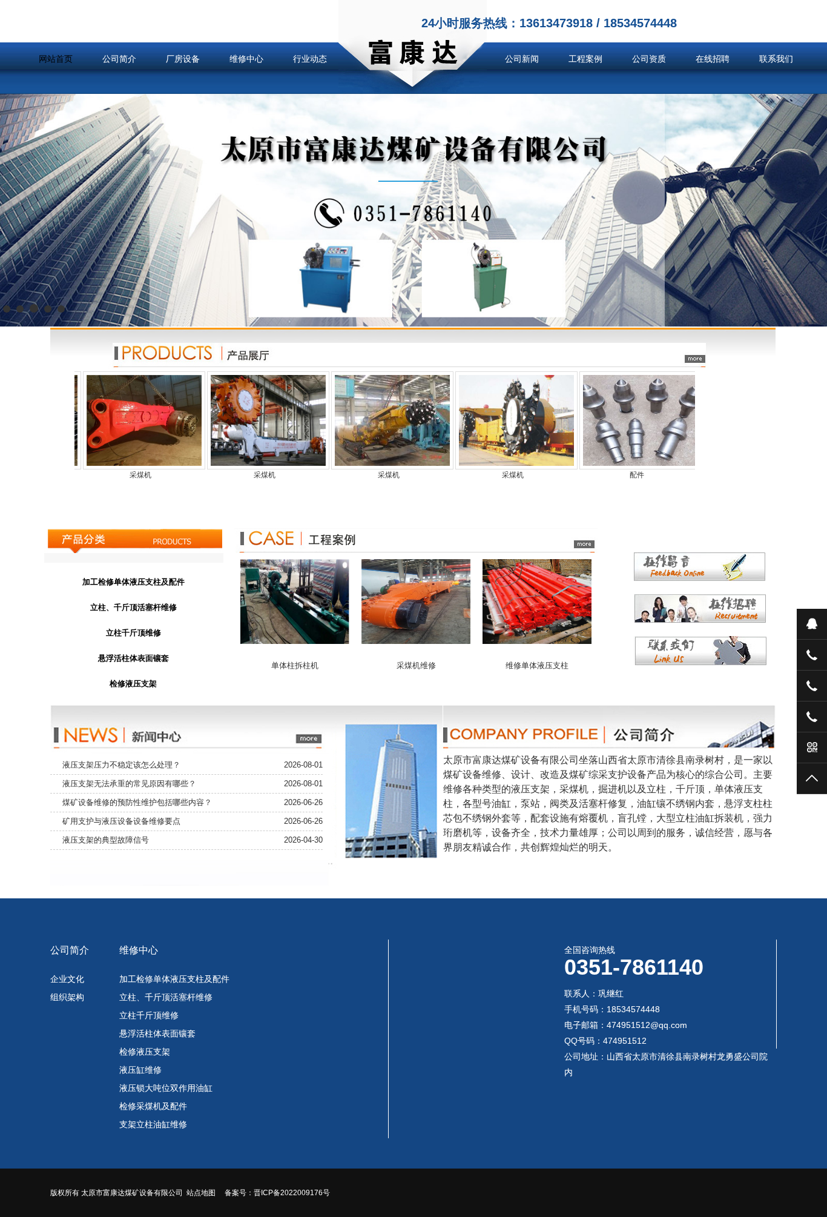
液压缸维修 (140, 1070)
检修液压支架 (144, 1051)
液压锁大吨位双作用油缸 (166, 1088)
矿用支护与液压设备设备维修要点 (121, 821)
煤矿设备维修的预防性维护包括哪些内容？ (137, 802)
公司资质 (649, 59)
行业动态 (310, 59)
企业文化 (67, 979)
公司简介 (119, 59)
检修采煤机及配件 (153, 1106)
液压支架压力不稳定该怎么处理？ (121, 764)
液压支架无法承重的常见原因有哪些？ (129, 783)
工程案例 (585, 59)
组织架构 (67, 997)
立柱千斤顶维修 (149, 1015)
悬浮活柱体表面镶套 (157, 1033)
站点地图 (201, 1193)
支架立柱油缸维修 (153, 1124)
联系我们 (776, 59)
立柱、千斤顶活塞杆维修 (166, 997)
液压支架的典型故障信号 (105, 839)
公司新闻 (522, 59)
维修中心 (246, 59)
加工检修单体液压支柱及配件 (174, 979)
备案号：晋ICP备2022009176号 (277, 1193)
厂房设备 (183, 59)
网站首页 (56, 59)
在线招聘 (713, 59)
